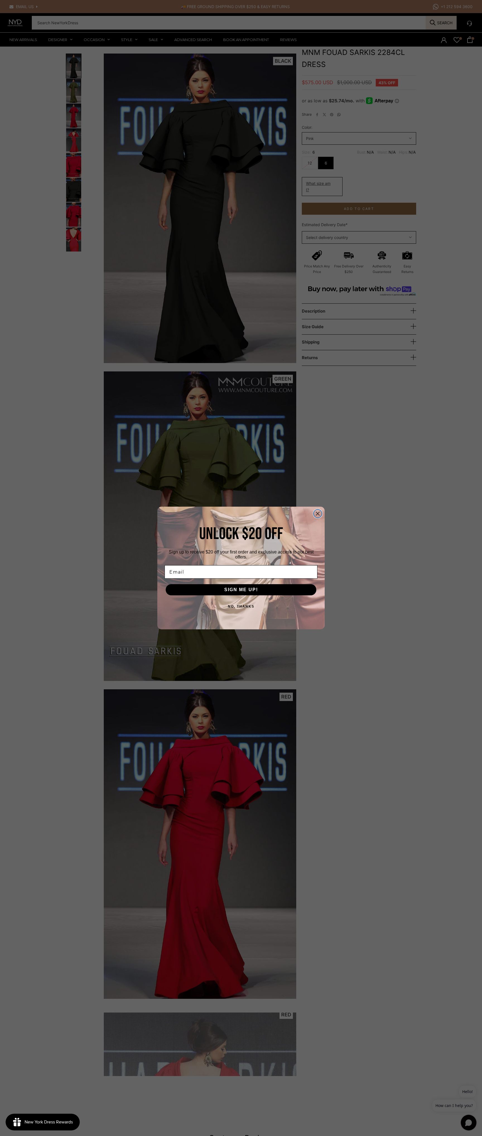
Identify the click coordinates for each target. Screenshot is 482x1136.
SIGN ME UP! (241, 589)
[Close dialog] (318, 513)
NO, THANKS (241, 606)
